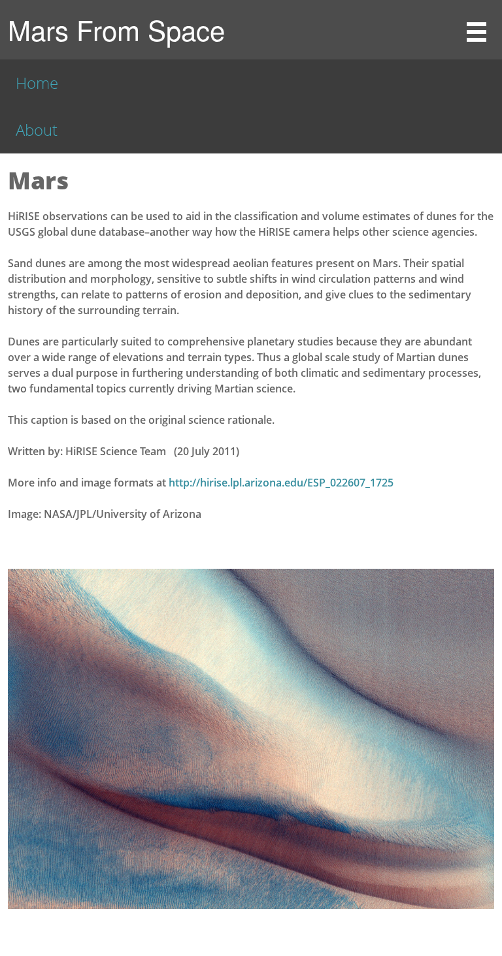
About (37, 129)
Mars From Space (116, 29)
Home (37, 82)
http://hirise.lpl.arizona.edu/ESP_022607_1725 (281, 482)
